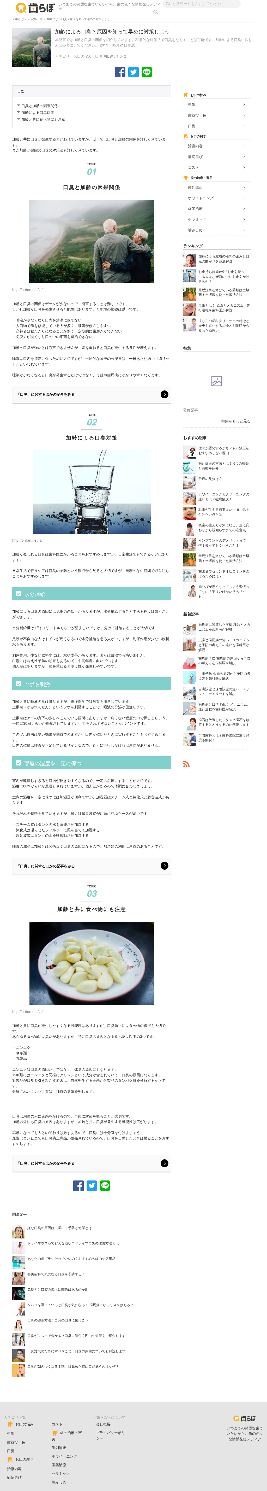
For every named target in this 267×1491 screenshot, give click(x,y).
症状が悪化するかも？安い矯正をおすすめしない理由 (223, 450)
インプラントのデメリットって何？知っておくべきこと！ (222, 543)
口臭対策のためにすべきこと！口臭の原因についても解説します (76, 1351)
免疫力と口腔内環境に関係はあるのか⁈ (57, 1289)
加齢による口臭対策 (37, 112)
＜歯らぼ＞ (19, 19)
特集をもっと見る (236, 420)
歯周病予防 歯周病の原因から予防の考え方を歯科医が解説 (224, 660)
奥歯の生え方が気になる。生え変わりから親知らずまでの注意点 (223, 527)
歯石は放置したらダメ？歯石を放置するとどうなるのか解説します (223, 722)
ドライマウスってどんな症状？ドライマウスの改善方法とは (73, 1243)
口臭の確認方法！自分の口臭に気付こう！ (59, 1320)
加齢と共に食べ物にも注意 (43, 119)
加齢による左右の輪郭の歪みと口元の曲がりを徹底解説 (223, 259)
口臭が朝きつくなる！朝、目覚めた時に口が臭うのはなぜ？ (73, 1366)
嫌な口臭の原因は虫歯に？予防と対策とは (59, 1227)
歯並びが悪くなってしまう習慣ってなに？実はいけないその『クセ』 (223, 591)
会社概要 (103, 1423)
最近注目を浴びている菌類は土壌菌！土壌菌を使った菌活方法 (223, 292)
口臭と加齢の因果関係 (39, 105)
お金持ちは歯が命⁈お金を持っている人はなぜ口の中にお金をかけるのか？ (223, 276)
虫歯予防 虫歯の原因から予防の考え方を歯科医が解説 (224, 676)
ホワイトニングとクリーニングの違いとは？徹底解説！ (223, 496)
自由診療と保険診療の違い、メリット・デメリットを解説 (223, 691)
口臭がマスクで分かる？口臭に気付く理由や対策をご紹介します (76, 1335)
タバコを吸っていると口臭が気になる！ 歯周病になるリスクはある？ (80, 1304)
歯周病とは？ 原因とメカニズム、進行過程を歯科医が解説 (224, 707)
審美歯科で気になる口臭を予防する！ (56, 1274)
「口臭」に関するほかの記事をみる (45, 394)
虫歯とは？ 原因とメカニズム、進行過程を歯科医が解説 (224, 308)
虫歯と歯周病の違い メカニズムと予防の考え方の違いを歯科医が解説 (223, 645)
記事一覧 (37, 19)
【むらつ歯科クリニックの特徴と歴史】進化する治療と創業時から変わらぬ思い (223, 325)
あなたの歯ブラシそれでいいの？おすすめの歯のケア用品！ (73, 1258)
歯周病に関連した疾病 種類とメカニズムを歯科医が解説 (224, 627)
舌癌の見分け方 (210, 478)
